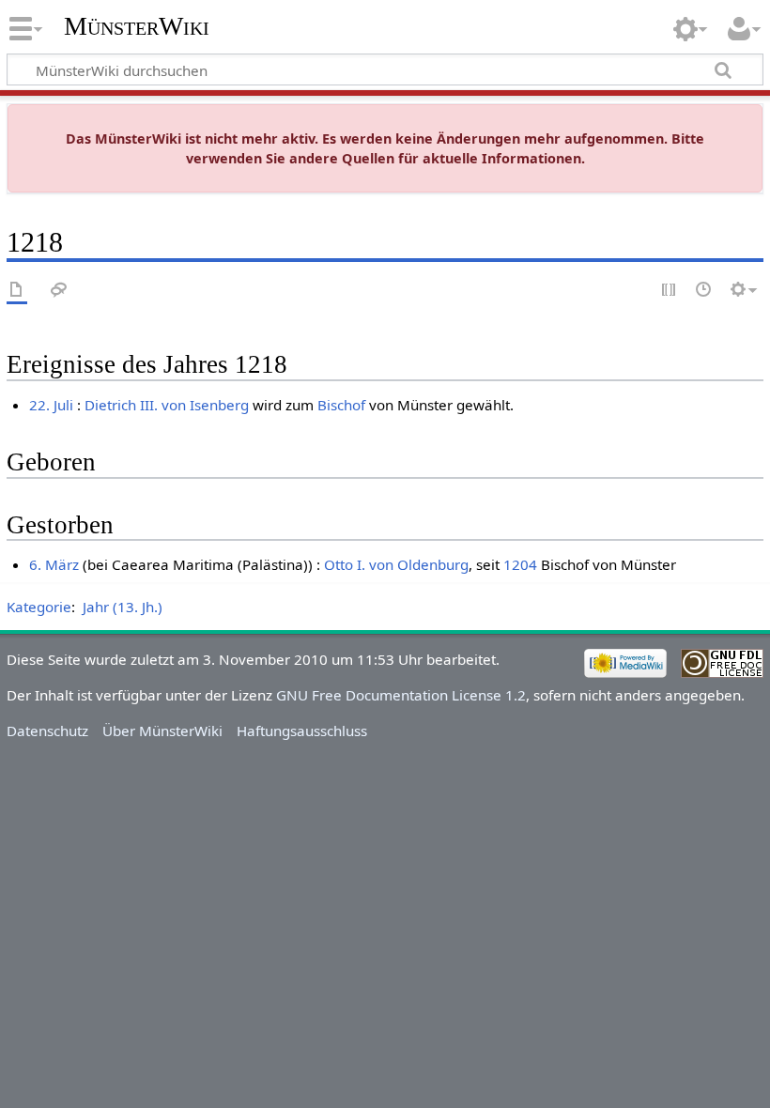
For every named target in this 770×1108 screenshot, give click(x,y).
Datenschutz (47, 730)
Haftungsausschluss (302, 730)
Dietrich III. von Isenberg (167, 404)
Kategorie (39, 606)
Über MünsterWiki (162, 730)
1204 (520, 564)
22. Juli (51, 404)
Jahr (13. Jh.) (122, 606)
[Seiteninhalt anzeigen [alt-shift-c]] (17, 290)
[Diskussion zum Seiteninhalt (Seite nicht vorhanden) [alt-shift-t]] (59, 290)
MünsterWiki (136, 25)
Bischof (341, 404)
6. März (54, 564)
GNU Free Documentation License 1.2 (401, 694)
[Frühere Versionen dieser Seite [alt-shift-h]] (704, 290)
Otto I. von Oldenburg (396, 564)
